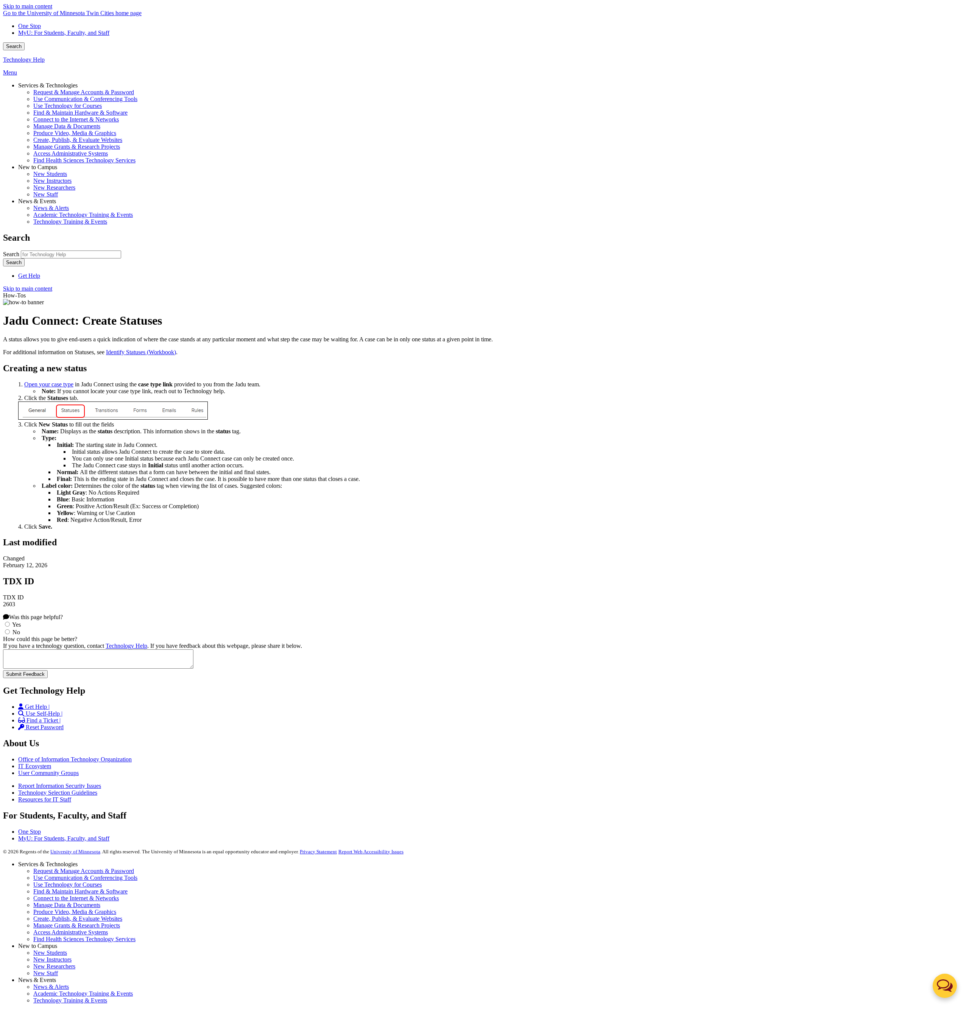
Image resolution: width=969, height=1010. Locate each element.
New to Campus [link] (37, 167)
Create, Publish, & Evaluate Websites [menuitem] (77, 140)
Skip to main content (27, 6)
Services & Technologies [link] (48, 85)
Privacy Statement (318, 851)
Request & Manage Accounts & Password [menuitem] (83, 92)
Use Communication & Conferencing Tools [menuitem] (85, 99)
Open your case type (48, 384)
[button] (945, 986)
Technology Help (24, 59)
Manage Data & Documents (66, 905)
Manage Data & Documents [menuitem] (66, 126)
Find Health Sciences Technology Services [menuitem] (84, 160)
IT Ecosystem (34, 766)
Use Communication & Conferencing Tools (85, 878)
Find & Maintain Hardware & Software (80, 891)
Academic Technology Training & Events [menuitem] (83, 215)
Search (14, 46)
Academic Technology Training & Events (83, 993)
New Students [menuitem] (50, 174)
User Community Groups (48, 773)
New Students (50, 952)
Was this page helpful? (36, 617)
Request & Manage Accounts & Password (83, 871)
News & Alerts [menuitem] (51, 208)
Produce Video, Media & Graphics (74, 912)
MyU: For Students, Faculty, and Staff (63, 33)
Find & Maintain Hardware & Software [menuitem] (80, 112)
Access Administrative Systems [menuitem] (70, 153)
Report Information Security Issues (59, 786)
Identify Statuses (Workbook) (141, 352)
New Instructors (52, 959)
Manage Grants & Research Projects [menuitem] (76, 146)
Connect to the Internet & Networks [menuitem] (76, 119)
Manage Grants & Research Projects (76, 925)
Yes (16, 624)
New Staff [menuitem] (45, 194)
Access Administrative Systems (70, 932)
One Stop (29, 26)
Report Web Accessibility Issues (370, 851)
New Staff (45, 973)
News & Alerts (51, 987)
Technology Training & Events (70, 1000)
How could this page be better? (40, 639)
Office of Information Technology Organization (75, 759)
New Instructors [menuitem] (52, 180)
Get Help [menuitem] (29, 275)
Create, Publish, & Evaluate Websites (77, 918)
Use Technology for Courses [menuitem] (67, 106)
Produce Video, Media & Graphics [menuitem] (74, 133)
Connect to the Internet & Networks (76, 898)
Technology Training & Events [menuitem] (70, 221)
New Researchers (54, 966)
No (16, 632)
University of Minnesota (75, 851)
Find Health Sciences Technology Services (84, 939)
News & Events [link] (37, 201)
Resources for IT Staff (44, 799)
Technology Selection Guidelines (57, 792)
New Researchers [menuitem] (54, 187)
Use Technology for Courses (67, 884)
